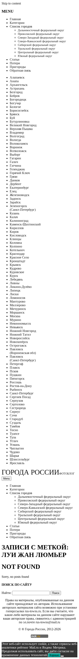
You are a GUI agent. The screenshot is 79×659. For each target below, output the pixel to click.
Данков (15, 180)
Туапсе (14, 433)
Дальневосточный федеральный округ (41, 30)
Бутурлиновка (19, 121)
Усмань (15, 444)
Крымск (15, 264)
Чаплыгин (17, 448)
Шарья (14, 455)
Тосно (14, 430)
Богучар (15, 103)
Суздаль (15, 422)
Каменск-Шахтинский (25, 224)
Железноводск (19, 195)
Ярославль (17, 463)
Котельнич (17, 250)
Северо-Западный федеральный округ (41, 37)
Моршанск (17, 312)
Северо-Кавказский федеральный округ (42, 41)
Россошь (15, 382)
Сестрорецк (18, 408)
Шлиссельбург (20, 459)
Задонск (15, 198)
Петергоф (16, 364)
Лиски (14, 294)
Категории (17, 22)
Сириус (15, 411)
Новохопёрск (19, 342)
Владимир (17, 132)
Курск (14, 275)
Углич (14, 441)
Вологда (15, 140)
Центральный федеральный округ (38, 52)
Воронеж (16, 147)
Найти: (6, 593)
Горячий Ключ (20, 173)
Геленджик (17, 169)
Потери (15, 63)
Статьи (14, 59)
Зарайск (15, 202)
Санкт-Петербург (22, 393)
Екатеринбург (19, 187)
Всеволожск (18, 151)
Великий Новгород (23, 125)
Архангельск (19, 85)
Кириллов (17, 228)
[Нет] (62, 656)
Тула (13, 437)
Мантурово (17, 301)
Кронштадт (17, 261)
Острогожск (18, 345)
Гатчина (15, 165)
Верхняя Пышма (21, 129)
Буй (12, 118)
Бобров (15, 96)
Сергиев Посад (20, 397)
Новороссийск (20, 338)
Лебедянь (16, 279)
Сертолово (17, 404)
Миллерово (18, 305)
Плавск (15, 367)
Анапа (14, 81)
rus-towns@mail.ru (48, 622)
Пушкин (15, 375)
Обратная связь (20, 70)
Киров (14, 231)
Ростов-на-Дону (21, 386)
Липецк (15, 290)
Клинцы (15, 239)
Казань (14, 213)
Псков (14, 371)
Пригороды (18, 67)
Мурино (15, 320)
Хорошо (54, 655)
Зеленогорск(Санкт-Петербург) (23, 207)
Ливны (14, 283)
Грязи (13, 176)
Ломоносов (17, 298)
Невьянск (16, 327)
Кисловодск (18, 235)
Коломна (16, 242)
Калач (14, 217)
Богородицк (18, 99)
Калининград (19, 220)
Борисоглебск (19, 110)
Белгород (16, 92)
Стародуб (16, 419)
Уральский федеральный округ (36, 48)
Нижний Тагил (20, 334)
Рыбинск (16, 389)
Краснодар (17, 253)
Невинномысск (20, 323)
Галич (14, 162)
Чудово (15, 452)
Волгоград (17, 136)
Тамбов (15, 426)
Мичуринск (18, 309)
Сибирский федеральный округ (37, 45)
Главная (15, 19)
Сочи (13, 415)
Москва (15, 316)
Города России (38, 472)
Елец (13, 191)
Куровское (17, 272)
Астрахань (17, 88)
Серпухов (16, 400)
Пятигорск (17, 378)
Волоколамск (19, 143)
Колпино (16, 246)
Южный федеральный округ (35, 56)
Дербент (15, 184)
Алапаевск (17, 77)
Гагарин (15, 158)
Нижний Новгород (23, 331)
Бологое (15, 107)
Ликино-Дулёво (21, 286)
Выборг (15, 154)
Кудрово (15, 268)
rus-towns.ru (33, 611)
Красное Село (19, 257)
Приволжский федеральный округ (39, 34)
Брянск (14, 114)
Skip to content (11, 3)
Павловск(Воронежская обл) (23, 351)
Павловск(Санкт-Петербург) (23, 358)
